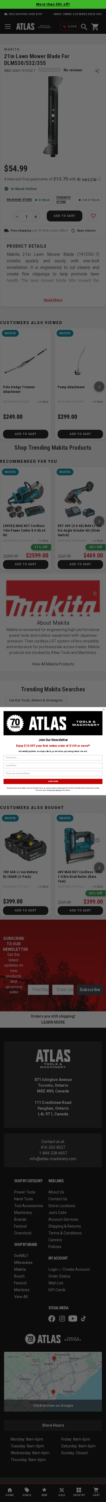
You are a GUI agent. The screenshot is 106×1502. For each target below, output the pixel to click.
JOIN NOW (53, 781)
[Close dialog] (103, 709)
